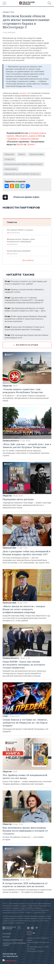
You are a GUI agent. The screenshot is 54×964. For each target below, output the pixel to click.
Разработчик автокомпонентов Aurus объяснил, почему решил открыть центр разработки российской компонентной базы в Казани (24, 668)
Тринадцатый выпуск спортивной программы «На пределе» (25, 725)
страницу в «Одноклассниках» (23, 138)
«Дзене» (30, 144)
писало (23, 93)
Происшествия (36, 154)
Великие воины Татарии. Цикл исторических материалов (21, 241)
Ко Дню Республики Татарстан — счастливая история (25, 833)
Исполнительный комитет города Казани (23, 164)
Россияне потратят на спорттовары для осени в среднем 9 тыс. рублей (26, 282)
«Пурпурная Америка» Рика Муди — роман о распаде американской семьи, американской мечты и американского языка (27, 503)
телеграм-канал (37, 133)
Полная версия (9, 953)
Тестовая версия (10, 956)
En (34, 933)
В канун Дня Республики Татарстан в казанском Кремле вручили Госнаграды (24, 328)
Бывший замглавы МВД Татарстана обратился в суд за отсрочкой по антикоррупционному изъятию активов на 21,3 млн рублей (26, 613)
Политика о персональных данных (14, 944)
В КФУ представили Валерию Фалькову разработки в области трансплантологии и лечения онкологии (25, 318)
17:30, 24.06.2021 (9, 32)
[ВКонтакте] (7, 186)
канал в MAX (36, 135)
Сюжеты (12, 222)
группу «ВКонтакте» (17, 135)
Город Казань (11, 169)
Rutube (20, 144)
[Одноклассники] (12, 186)
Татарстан (9, 159)
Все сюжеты (28, 260)
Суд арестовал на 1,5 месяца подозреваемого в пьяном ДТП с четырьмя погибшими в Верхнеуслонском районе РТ (24, 300)
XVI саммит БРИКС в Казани (20, 231)
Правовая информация (13, 940)
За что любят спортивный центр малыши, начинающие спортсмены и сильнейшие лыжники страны (27, 450)
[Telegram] (22, 186)
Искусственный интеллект (19, 252)
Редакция (7, 934)
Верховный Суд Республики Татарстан (22, 174)
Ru (29, 933)
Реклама (6, 937)
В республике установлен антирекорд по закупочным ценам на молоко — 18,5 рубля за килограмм (27, 887)
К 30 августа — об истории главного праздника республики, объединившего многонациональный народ (26, 395)
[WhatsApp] (17, 186)
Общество (8, 12)
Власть (22, 154)
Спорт (5, 716)
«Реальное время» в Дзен (26, 197)
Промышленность (11, 441)
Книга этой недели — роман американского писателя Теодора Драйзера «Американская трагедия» (27, 779)
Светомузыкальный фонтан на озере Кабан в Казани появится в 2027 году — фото (25, 309)
